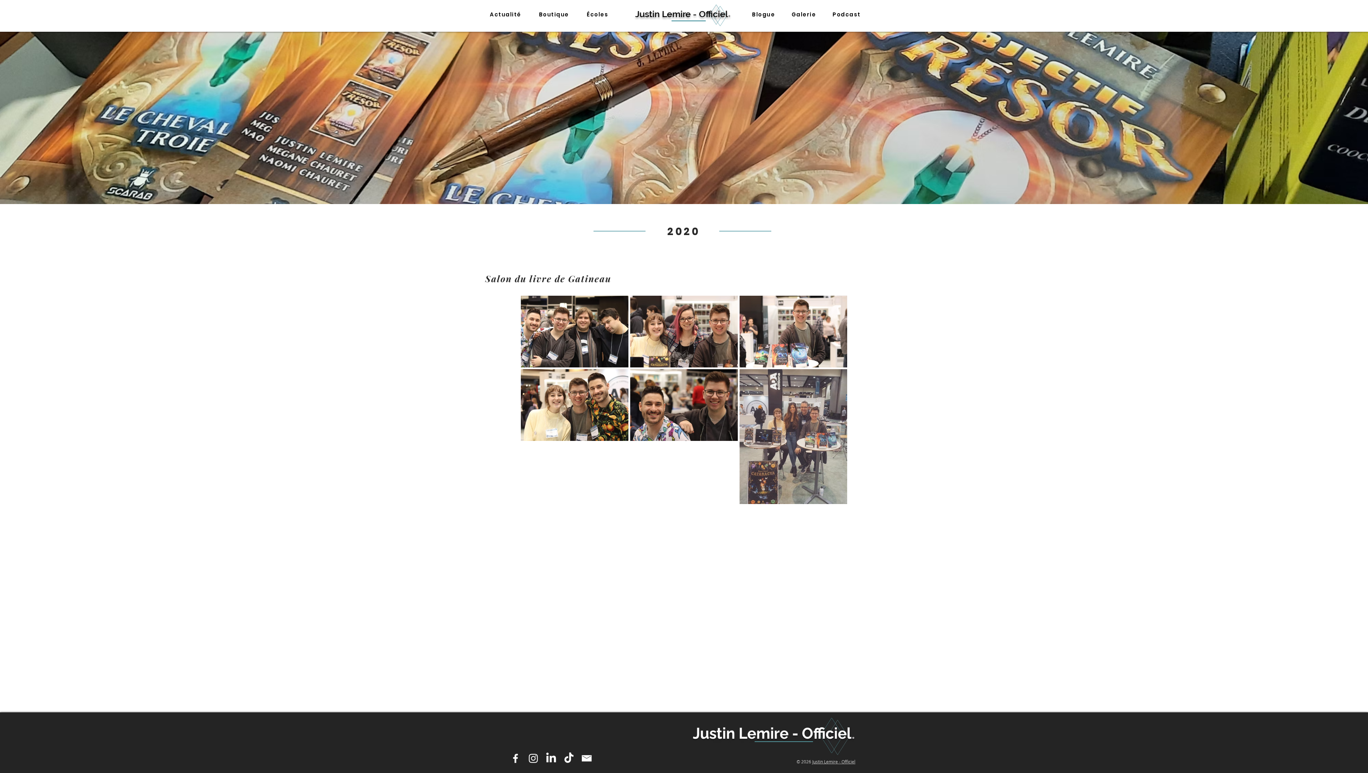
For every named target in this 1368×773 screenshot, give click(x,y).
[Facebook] (515, 758)
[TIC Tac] (569, 758)
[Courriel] (587, 758)
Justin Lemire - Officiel (833, 761)
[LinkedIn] (551, 758)
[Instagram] (533, 758)
